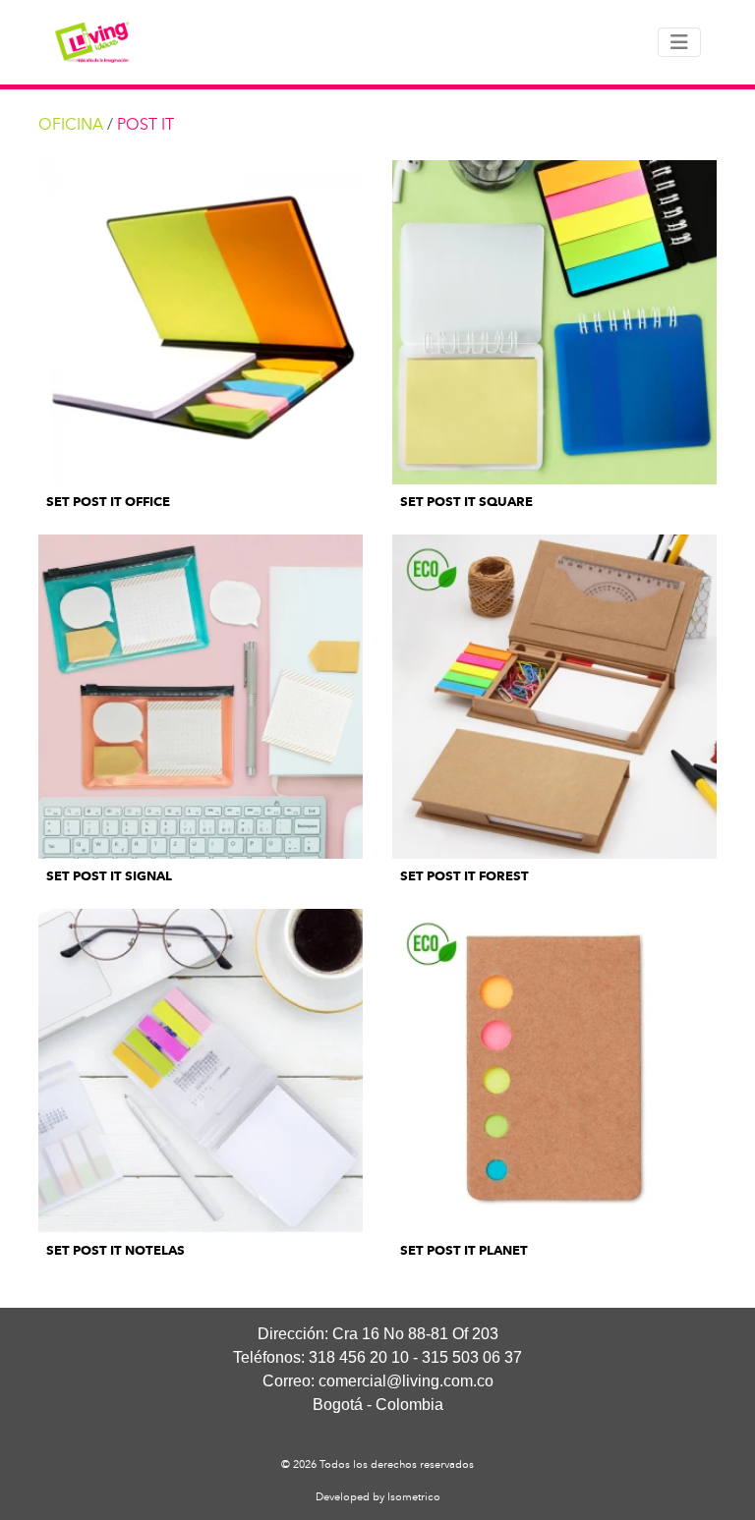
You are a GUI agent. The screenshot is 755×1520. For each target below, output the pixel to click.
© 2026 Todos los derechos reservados (377, 1464)
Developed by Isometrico (378, 1496)
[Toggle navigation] (679, 42)
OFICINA (70, 124)
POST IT (145, 124)
